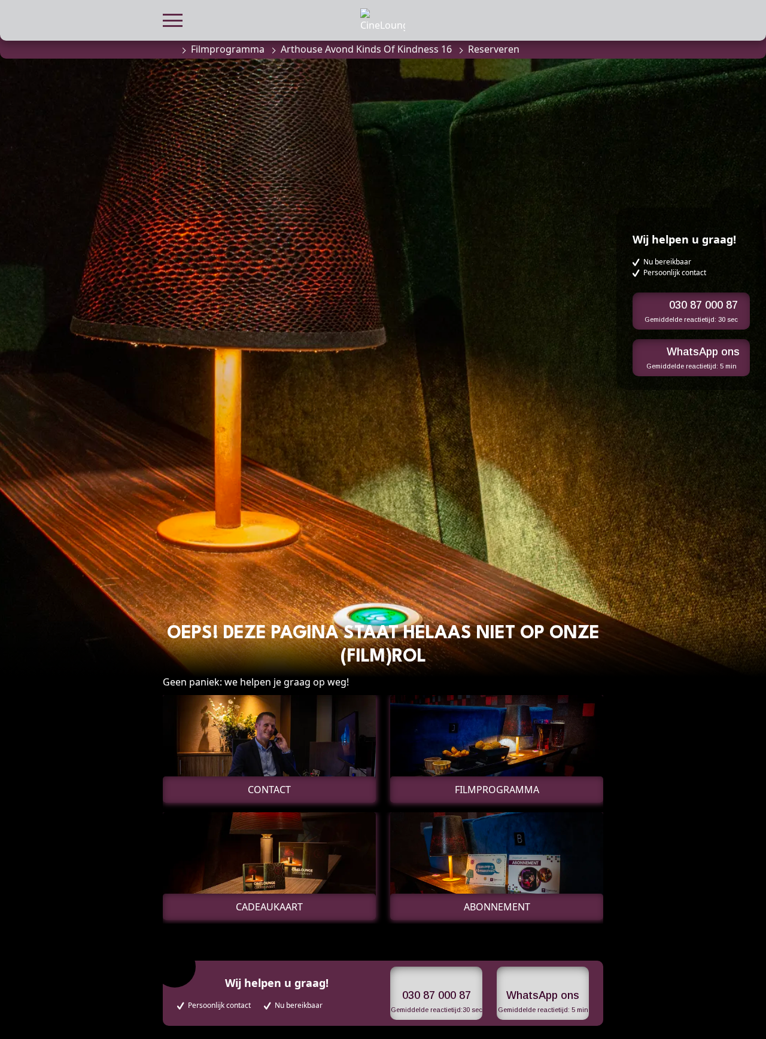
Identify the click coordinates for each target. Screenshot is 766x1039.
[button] (173, 19)
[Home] (169, 49)
